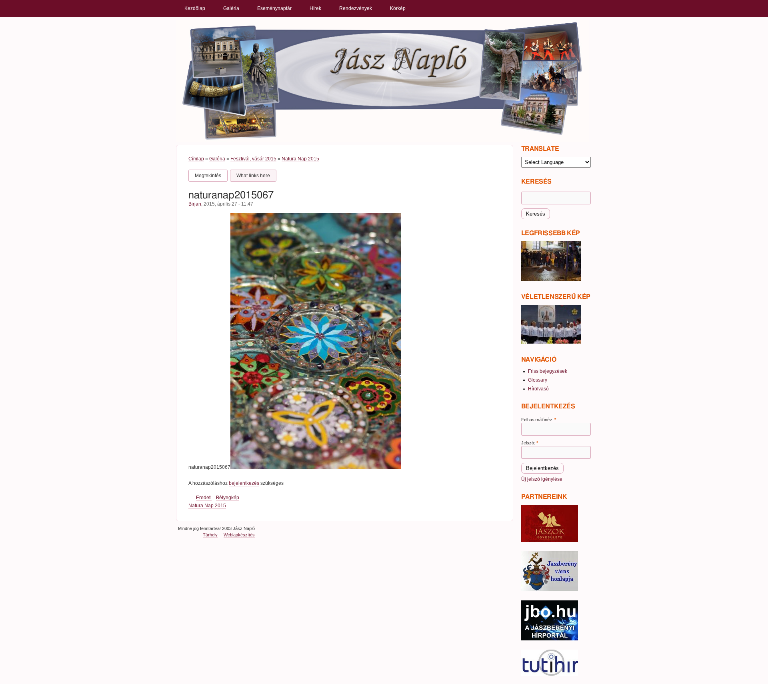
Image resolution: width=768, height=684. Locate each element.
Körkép (398, 8)
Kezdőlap (194, 8)
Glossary (537, 380)
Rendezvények (355, 8)
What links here (253, 175)
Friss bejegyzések (547, 371)
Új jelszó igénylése (541, 479)
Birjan (194, 204)
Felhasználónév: (538, 419)
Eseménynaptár (274, 8)
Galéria (231, 8)
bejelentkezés (244, 483)
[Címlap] (382, 80)
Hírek (315, 8)
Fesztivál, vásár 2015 (253, 159)
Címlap (196, 159)
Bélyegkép (227, 497)
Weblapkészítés (239, 534)
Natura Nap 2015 (300, 159)
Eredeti (204, 497)
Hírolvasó (538, 389)
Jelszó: (529, 442)
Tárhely (210, 534)
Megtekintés (208, 175)
